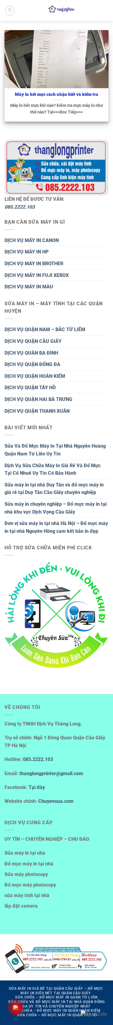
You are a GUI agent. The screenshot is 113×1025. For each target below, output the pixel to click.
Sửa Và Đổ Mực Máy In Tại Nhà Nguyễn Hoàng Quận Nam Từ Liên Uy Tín (55, 450)
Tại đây (37, 787)
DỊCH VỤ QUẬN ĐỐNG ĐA (32, 364)
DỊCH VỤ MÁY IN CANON (32, 240)
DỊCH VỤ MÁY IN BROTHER (34, 263)
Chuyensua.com (56, 801)
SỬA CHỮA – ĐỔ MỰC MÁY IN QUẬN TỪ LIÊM (56, 997)
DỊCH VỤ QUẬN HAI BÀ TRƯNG (38, 399)
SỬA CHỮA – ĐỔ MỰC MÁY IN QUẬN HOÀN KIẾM (57, 1010)
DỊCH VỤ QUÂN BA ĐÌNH (31, 353)
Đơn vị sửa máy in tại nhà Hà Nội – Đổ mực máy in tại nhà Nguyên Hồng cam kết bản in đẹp (56, 527)
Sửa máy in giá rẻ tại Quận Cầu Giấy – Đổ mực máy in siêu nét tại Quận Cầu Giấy (56, 990)
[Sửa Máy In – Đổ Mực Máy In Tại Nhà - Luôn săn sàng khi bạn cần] (62, 10)
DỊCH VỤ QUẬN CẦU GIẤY (33, 341)
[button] (10, 10)
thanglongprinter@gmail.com (51, 773)
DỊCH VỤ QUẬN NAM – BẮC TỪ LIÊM (45, 329)
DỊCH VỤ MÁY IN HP (27, 252)
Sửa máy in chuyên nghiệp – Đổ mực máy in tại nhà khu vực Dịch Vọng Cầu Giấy (56, 508)
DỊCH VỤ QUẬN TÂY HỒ (30, 387)
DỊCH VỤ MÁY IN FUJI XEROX (37, 275)
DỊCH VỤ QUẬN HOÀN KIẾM (35, 376)
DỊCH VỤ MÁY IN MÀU (29, 287)
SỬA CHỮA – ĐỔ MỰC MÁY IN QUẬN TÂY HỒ (57, 1015)
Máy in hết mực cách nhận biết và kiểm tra (56, 94)
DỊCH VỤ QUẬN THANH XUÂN (37, 411)
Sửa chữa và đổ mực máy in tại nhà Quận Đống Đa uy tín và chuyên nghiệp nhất (56, 1004)
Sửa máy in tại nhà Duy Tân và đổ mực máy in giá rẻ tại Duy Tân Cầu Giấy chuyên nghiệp (54, 488)
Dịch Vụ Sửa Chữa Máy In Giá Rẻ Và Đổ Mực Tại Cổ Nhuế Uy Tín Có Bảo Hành (53, 469)
